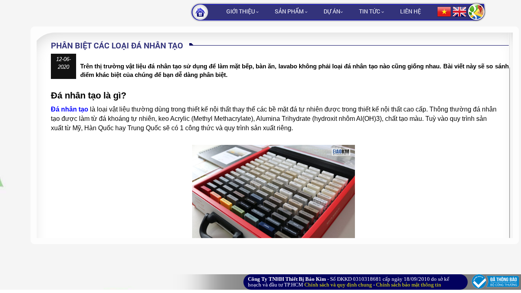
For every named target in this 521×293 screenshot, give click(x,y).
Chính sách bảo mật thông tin (408, 285)
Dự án (332, 11)
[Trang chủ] (208, 12)
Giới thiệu (241, 11)
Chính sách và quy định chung (338, 285)
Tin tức (370, 11)
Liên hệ (410, 11)
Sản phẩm (290, 11)
